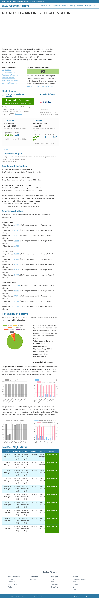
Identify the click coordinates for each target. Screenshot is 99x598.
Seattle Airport (19, 5)
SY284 (16, 296)
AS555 (16, 241)
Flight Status (6, 70)
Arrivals (10, 579)
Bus (52, 579)
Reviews (76, 582)
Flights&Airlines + (46, 5)
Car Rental (80, 5)
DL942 (16, 259)
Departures (12, 582)
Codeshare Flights (8, 72)
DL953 (16, 275)
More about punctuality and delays (39, 86)
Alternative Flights (8, 78)
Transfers (54, 587)
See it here (18, 109)
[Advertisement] (49, 32)
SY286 (16, 301)
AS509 (16, 230)
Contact (34, 596)
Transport (55, 577)
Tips (74, 590)
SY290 (16, 306)
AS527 (16, 235)
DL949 (16, 270)
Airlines (10, 587)
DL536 (16, 254)
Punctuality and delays (10, 80)
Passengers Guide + (91, 5)
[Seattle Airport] (5, 6)
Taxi (52, 582)
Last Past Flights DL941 (10, 83)
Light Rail (54, 584)
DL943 (16, 264)
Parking (72, 5)
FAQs (74, 587)
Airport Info (56, 5)
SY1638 (17, 285)
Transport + (65, 5)
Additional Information (10, 75)
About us (39, 596)
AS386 (16, 225)
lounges (75, 584)
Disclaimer (27, 596)
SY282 (16, 291)
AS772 (16, 246)
